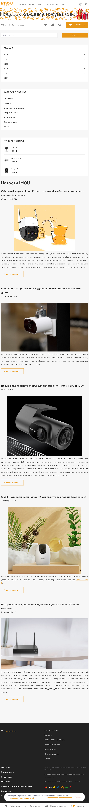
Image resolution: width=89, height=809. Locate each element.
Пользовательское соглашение (16, 786)
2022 (6, 64)
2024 (6, 55)
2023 (6, 59)
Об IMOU (22, 4)
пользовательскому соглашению (21, 798)
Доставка (6, 791)
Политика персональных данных (56, 774)
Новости (40, 4)
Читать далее (11, 274)
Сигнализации (10, 122)
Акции (31, 4)
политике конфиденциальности (60, 797)
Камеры (21, 25)
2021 (6, 69)
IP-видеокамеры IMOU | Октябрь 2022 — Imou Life (62, 782)
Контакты (6, 781)
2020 (6, 73)
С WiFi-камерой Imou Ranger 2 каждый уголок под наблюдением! (43, 497)
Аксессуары (9, 117)
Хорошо (78, 797)
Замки (6, 127)
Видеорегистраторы (14, 108)
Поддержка (7, 777)
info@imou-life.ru (10, 731)
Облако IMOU (10, 99)
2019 (6, 78)
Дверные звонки (11, 113)
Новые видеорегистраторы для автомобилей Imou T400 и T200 (42, 385)
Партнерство (53, 4)
